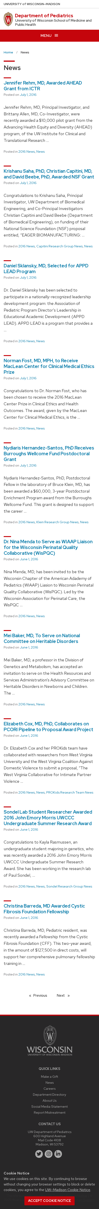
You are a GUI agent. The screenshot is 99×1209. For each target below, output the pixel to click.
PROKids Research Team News (69, 792)
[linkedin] (58, 1154)
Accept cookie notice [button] (49, 1200)
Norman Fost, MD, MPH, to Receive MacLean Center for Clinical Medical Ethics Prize (49, 366)
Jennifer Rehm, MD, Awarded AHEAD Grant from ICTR (43, 86)
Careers (49, 1088)
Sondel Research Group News (69, 886)
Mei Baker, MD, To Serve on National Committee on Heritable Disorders (42, 638)
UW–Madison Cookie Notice (67, 1189)
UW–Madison (32, 4)
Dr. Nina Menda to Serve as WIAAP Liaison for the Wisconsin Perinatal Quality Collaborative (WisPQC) (48, 547)
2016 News (26, 151)
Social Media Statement (49, 1106)
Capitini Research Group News (59, 246)
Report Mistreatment (49, 1112)
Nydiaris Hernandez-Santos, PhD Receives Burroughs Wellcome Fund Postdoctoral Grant (49, 453)
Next (65, 995)
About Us (49, 1100)
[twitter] (39, 1154)
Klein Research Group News (57, 522)
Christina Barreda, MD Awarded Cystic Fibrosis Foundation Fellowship (44, 909)
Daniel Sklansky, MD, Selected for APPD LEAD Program (46, 269)
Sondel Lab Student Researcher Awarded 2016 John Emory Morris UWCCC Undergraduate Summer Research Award (48, 817)
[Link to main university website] (49, 1056)
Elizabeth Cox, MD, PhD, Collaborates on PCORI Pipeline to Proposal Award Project (48, 727)
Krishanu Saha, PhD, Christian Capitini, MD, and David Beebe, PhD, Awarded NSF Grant (49, 174)
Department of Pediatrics (44, 16)
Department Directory (49, 1094)
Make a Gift (49, 1076)
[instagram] (48, 1154)
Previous (42, 995)
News (40, 151)
